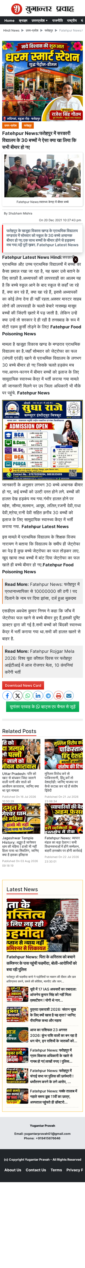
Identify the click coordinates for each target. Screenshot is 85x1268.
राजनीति (57, 20)
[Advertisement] (42, 323)
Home (9, 20)
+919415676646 (48, 1138)
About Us (12, 1170)
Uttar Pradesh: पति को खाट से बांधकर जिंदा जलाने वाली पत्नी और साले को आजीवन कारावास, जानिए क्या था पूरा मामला (20, 782)
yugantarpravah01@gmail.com (47, 1133)
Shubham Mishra (20, 213)
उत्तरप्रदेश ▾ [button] (40, 20)
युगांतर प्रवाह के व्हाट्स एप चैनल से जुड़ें (42, 706)
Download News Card (23, 685)
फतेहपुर (49, 30)
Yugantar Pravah (37, 1159)
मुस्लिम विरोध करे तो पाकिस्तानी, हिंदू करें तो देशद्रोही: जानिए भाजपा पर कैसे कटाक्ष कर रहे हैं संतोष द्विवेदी (61, 782)
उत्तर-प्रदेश (32, 30)
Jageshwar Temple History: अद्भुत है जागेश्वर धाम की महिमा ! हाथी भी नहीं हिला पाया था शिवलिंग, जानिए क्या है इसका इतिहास (20, 846)
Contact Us (36, 1170)
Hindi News (11, 30)
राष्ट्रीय (72, 20)
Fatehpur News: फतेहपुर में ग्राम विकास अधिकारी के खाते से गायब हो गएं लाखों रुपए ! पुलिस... (51, 1056)
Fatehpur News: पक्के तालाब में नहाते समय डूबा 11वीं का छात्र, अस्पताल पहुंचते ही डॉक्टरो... (53, 1096)
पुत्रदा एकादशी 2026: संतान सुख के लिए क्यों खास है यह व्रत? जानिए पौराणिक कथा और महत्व (53, 1015)
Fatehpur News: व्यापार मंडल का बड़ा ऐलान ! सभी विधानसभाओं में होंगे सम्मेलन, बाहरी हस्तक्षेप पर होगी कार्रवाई (63, 844)
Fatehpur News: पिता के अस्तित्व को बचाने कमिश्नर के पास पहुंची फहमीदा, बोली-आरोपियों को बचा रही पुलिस (42, 963)
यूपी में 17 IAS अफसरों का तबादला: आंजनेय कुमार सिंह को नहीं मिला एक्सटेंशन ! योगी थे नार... (53, 994)
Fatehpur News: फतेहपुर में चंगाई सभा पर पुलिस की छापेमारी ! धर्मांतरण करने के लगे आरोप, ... (51, 1076)
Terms (56, 1170)
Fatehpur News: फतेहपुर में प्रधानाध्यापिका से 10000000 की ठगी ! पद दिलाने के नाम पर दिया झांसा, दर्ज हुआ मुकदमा (42, 591)
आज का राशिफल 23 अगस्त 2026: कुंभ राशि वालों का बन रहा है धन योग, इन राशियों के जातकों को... (53, 1035)
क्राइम (23, 20)
